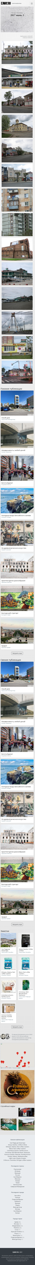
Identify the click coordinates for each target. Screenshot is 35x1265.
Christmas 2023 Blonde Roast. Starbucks (17, 1152)
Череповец (20, 13)
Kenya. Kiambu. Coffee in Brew (17, 1145)
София (8, 615)
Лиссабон (10, 952)
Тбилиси (16, 1228)
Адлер (16, 1222)
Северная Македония (17, 1186)
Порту (16, 1233)
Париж (17, 1205)
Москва (17, 1209)
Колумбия (4, 484)
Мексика (17, 1179)
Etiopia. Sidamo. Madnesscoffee (17, 1156)
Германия (4, 582)
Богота (9, 484)
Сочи (16, 1230)
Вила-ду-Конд (11, 419)
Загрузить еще (17, 653)
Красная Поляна (16, 1231)
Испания (3, 517)
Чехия (17, 1183)
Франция (17, 1173)
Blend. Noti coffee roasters (17, 1149)
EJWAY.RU (6, 3)
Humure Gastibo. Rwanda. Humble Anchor (17, 1154)
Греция (3, 550)
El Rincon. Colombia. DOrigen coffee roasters (17, 1160)
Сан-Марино (17, 1177)
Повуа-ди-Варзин (17, 1199)
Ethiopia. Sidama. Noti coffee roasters (17, 1147)
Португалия (4, 419)
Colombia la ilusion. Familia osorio (17, 1150)
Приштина (8, 452)
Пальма (9, 975)
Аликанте (18, 1201)
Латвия (17, 1181)
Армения (3, 647)
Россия (13, 13)
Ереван (8, 647)
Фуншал (17, 1203)
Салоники (8, 550)
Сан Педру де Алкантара (17, 1143)
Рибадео (9, 517)
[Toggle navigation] (31, 3)
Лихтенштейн (17, 1185)
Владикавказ (16, 1226)
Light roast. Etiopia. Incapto (17, 1158)
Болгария (3, 615)
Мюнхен (9, 582)
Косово (3, 452)
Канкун (17, 1213)
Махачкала (16, 1235)
